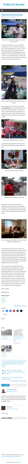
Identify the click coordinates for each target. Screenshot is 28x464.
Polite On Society (14, 4)
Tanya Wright (12, 363)
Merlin (20, 462)
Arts (11, 370)
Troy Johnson (20, 363)
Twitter (3, 366)
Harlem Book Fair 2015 (6, 336)
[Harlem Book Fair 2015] (6, 332)
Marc (15, 17)
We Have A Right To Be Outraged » (18, 381)
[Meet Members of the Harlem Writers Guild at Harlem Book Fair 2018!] (18, 332)
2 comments (6, 373)
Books (14, 370)
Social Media (5, 363)
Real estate (23, 361)
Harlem (8, 361)
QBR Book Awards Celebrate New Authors (4, 300)
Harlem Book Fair (15, 361)
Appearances (7, 370)
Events (9, 371)
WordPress (14, 462)
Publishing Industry (20, 371)
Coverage (19, 370)
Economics (4, 371)
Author (3, 361)
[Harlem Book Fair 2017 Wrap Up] (6, 348)
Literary (13, 371)
